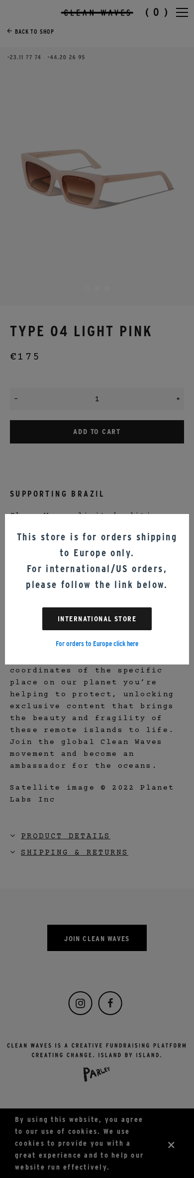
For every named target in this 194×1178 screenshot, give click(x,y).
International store (97, 618)
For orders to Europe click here (97, 644)
